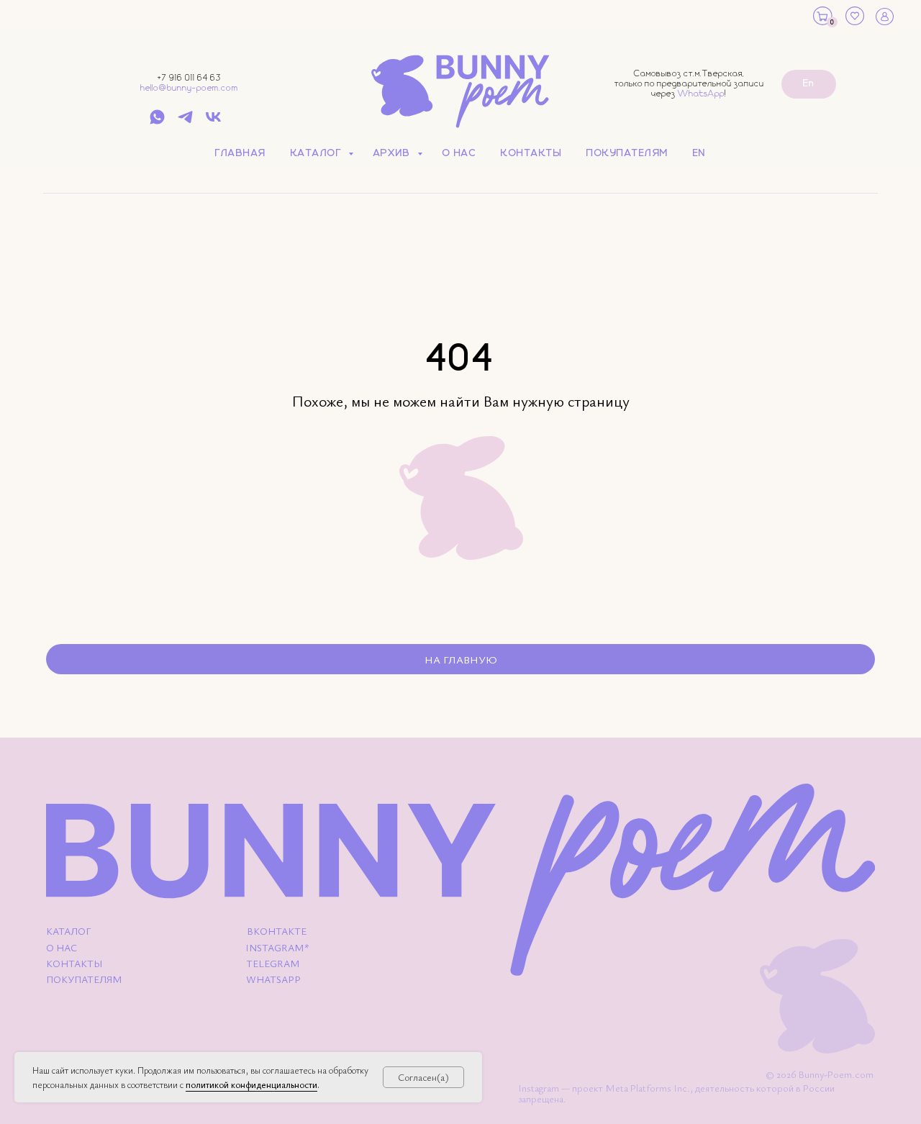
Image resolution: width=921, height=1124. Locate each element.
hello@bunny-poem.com (189, 88)
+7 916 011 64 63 (189, 78)
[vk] (213, 122)
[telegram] (185, 122)
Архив (393, 153)
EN (699, 153)
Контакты (531, 153)
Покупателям (627, 153)
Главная (240, 153)
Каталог (318, 153)
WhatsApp (701, 94)
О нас (460, 153)
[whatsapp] (157, 122)
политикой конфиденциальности (251, 1084)
